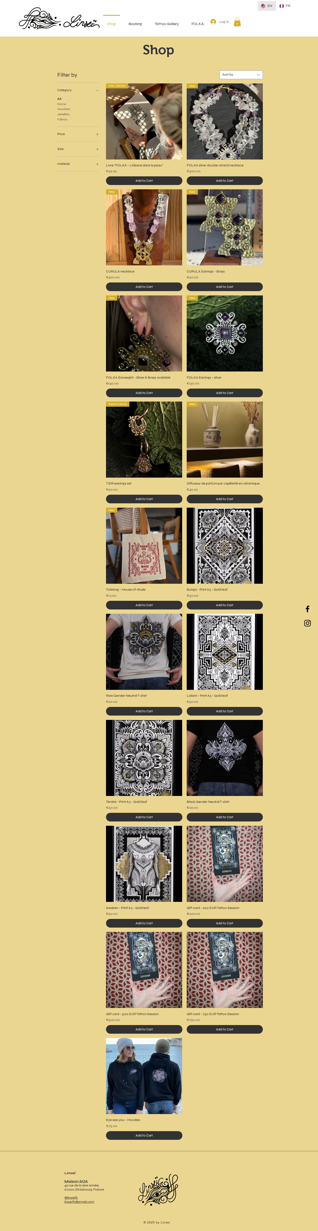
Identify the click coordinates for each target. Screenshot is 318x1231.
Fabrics (62, 119)
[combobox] (241, 74)
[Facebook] (307, 608)
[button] (237, 22)
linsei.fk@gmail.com (79, 1202)
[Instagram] (307, 623)
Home (61, 104)
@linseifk (71, 1198)
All (59, 99)
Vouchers (63, 109)
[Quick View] (225, 546)
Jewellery (63, 114)
